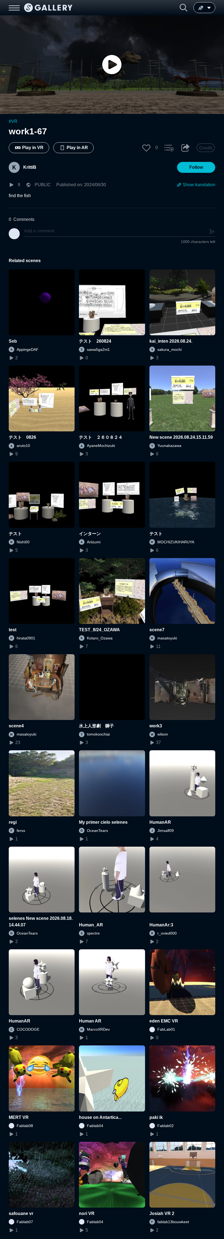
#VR (13, 121)
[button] (183, 7)
